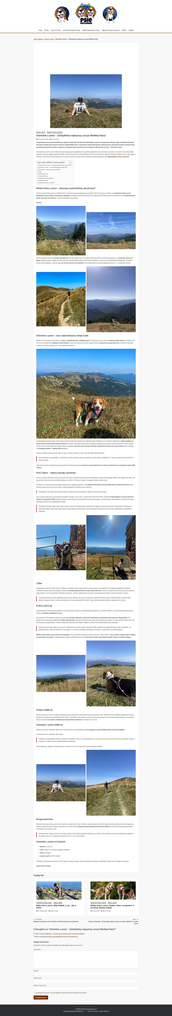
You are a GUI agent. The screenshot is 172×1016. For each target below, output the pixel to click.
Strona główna (38, 39)
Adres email (38, 978)
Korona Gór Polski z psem (71, 30)
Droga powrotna (43, 180)
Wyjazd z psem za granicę (111, 30)
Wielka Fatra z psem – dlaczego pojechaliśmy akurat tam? (55, 165)
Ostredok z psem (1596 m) (46, 178)
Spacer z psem (56, 30)
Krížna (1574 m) (43, 174)
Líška (40, 171)
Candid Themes (103, 1011)
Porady (46, 30)
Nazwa (36, 970)
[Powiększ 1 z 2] (83, 208)
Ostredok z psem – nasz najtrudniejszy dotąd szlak (53, 167)
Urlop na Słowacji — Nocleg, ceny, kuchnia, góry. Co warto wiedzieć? (62, 933)
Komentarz (37, 949)
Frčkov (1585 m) (43, 176)
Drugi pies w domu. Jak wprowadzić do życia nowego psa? (59, 936)
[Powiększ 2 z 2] (133, 208)
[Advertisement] (90, 59)
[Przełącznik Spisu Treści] (70, 162)
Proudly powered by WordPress (73, 1011)
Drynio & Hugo (55, 139)
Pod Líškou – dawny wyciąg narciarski (49, 169)
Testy (40, 30)
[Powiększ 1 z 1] (133, 351)
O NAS (124, 30)
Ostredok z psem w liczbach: (47, 182)
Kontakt (131, 30)
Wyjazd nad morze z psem (91, 30)
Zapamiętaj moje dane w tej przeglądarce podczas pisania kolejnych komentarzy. (61, 993)
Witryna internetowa (40, 985)
